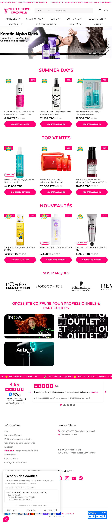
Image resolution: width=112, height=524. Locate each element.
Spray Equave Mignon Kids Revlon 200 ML (19, 248)
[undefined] (25, 399)
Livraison (8, 447)
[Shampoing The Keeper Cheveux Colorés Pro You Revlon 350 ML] (20, 94)
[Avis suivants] (105, 392)
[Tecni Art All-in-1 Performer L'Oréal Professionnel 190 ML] (56, 94)
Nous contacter (69, 434)
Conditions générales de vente (19, 443)
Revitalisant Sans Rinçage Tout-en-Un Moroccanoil (19, 180)
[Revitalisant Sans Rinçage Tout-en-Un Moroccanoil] (20, 162)
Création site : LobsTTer (56, 516)
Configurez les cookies (15, 462)
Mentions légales (12, 435)
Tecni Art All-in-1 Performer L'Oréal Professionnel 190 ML (55, 113)
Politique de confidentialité (18, 439)
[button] (106, 11)
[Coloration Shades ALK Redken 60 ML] (92, 230)
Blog (6, 431)
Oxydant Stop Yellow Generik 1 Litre (56, 247)
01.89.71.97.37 (68, 431)
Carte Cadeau (11, 458)
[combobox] (64, 10)
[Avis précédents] (30, 392)
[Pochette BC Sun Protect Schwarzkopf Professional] (56, 162)
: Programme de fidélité (21, 450)
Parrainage (10, 454)
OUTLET (98, 24)
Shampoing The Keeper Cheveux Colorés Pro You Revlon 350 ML (19, 113)
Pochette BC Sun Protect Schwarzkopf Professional (51, 180)
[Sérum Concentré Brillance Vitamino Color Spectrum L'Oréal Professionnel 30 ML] (92, 162)
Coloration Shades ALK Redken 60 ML (91, 248)
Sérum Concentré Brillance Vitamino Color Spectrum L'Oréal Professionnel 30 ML (91, 180)
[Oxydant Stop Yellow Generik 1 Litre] (56, 230)
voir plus (94, 392)
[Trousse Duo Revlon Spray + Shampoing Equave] (92, 94)
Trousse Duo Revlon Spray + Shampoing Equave (88, 113)
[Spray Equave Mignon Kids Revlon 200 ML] (20, 230)
